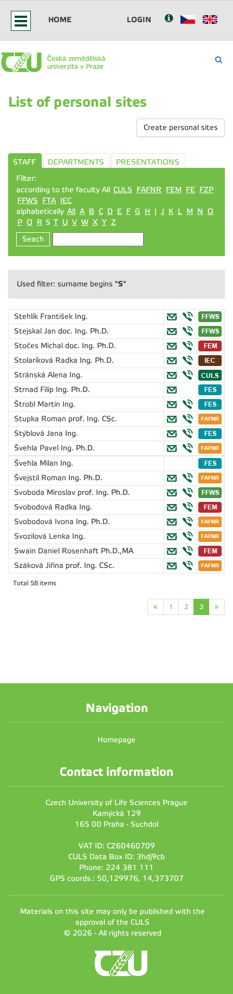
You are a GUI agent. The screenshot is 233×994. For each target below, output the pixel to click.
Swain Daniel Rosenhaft (57, 551)
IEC (66, 201)
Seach (33, 239)
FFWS (27, 201)
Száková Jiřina (40, 565)
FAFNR (149, 190)
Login (139, 19)
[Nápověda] (169, 19)
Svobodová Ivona (45, 522)
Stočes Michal (39, 346)
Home (60, 19)
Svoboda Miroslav (45, 492)
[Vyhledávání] (218, 60)
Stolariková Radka (47, 360)
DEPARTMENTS (76, 162)
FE (190, 190)
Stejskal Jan (36, 331)
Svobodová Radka (46, 507)
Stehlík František (44, 316)
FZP (206, 190)
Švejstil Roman (41, 478)
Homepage (116, 740)
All (71, 211)
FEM (174, 190)
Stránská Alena (41, 375)
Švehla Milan (37, 463)
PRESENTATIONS (147, 162)
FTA (49, 201)
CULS (122, 190)
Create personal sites (181, 127)
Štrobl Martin (38, 404)
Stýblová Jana (39, 433)
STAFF (24, 162)
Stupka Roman (41, 419)
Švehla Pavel (37, 448)
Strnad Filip (35, 389)
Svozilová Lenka (43, 536)
